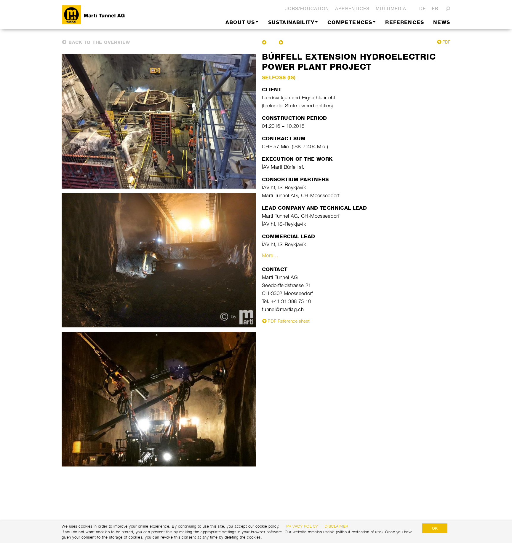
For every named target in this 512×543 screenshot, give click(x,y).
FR (435, 8)
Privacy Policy (302, 526)
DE (422, 8)
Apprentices (352, 8)
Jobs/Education (307, 8)
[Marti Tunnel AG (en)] (118, 14)
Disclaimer (336, 526)
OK (435, 528)
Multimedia (391, 8)
